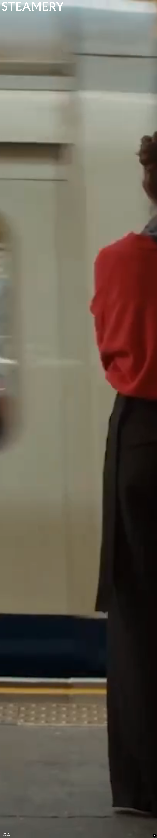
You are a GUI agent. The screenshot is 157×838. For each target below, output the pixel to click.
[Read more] (78, 419)
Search (90, 1)
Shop (81, 1)
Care (86, 1)
